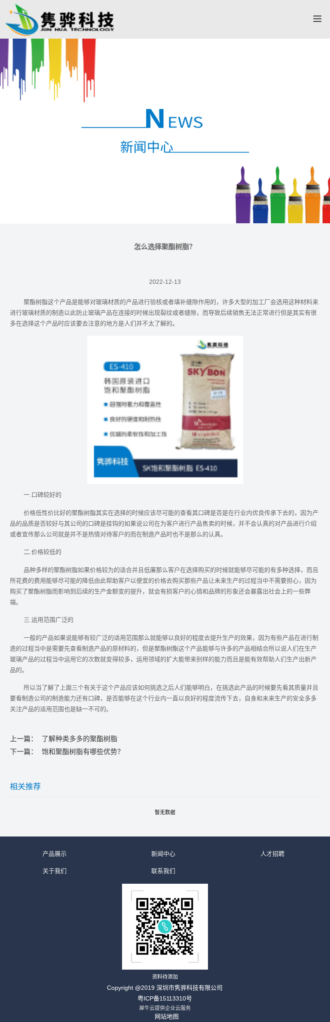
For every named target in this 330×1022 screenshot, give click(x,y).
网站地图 (167, 1016)
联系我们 (163, 870)
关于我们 (55, 870)
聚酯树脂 (36, 301)
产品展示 (55, 853)
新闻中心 (163, 853)
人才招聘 (272, 853)
